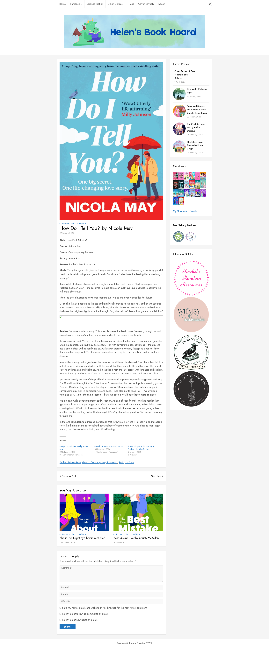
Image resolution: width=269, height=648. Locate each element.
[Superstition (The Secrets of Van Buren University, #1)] (181, 184)
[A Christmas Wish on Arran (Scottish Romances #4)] (192, 193)
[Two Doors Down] (192, 176)
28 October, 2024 (67, 542)
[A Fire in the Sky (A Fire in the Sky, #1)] (175, 184)
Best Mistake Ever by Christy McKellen (136, 538)
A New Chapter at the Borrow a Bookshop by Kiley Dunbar (141, 448)
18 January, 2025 (120, 542)
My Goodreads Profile (185, 211)
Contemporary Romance (73, 223)
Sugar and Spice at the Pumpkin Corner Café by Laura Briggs (197, 110)
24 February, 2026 (195, 152)
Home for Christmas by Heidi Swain (108, 446)
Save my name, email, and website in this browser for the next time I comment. (104, 608)
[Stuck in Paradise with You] (192, 184)
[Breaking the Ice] (175, 201)
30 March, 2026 (194, 96)
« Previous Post (68, 476)
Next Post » (157, 476)
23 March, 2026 (194, 116)
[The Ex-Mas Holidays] (186, 184)
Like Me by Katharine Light (197, 91)
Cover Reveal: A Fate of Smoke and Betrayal (184, 75)
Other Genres (115, 4)
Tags (131, 4)
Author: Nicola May (70, 462)
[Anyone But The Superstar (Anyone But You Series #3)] (175, 176)
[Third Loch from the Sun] (203, 176)
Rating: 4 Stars (126, 462)
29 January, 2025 (67, 233)
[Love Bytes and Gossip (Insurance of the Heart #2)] (197, 176)
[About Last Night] (197, 193)
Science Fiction (95, 4)
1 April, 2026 (179, 82)
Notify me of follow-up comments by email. (85, 614)
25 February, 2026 (195, 134)
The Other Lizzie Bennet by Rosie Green (195, 145)
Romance (75, 4)
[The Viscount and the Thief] (203, 193)
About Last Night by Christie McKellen (82, 538)
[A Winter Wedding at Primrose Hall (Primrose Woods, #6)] (186, 193)
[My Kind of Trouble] (203, 184)
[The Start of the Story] (186, 176)
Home (62, 4)
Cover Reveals (146, 4)
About (161, 4)
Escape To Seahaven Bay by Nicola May (74, 448)
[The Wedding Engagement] (197, 184)
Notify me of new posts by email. (80, 620)
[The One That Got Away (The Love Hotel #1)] (175, 193)
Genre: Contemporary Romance (99, 462)
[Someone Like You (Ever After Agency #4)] (181, 201)
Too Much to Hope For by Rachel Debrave (196, 127)
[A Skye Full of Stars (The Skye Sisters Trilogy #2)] (181, 193)
